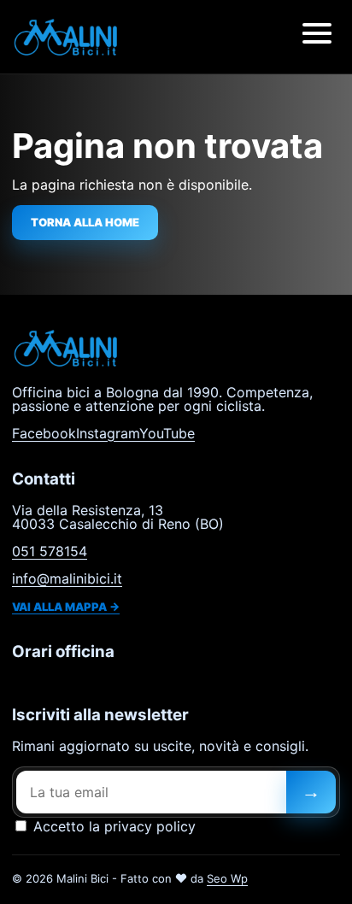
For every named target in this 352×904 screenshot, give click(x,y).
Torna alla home (85, 222)
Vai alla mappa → (66, 606)
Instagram (107, 433)
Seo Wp (227, 878)
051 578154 (49, 551)
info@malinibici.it (67, 578)
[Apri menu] (317, 37)
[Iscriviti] (311, 792)
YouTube (167, 433)
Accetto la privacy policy (112, 826)
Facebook (44, 433)
